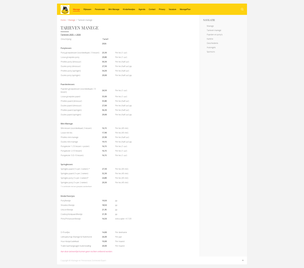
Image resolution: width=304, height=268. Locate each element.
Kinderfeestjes (129, 9)
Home (63, 20)
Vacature (172, 9)
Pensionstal (100, 9)
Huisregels (211, 47)
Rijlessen (87, 9)
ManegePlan (185, 9)
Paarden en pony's (215, 34)
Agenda (142, 9)
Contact (152, 9)
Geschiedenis (212, 43)
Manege (76, 9)
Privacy (162, 9)
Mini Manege (113, 9)
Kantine (210, 39)
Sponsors (211, 51)
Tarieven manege (214, 30)
